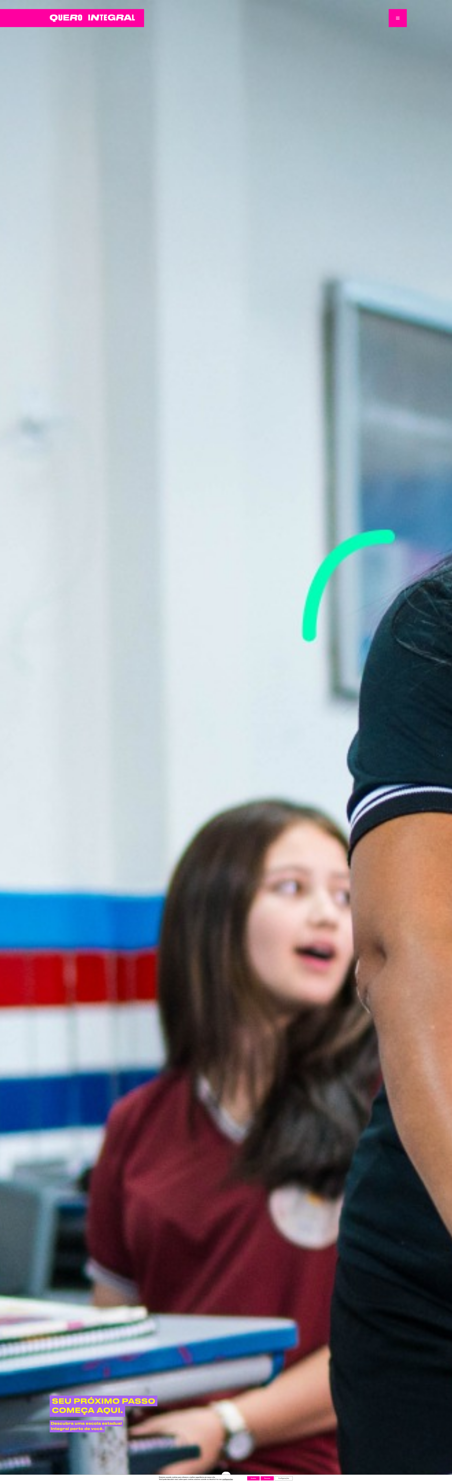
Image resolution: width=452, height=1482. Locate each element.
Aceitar (253, 1478)
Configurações (283, 1478)
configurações (227, 1479)
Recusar (267, 1478)
